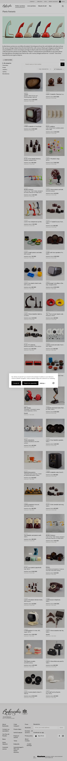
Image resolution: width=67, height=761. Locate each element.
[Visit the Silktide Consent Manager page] (53, 383)
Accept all (16, 383)
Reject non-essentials (30, 383)
